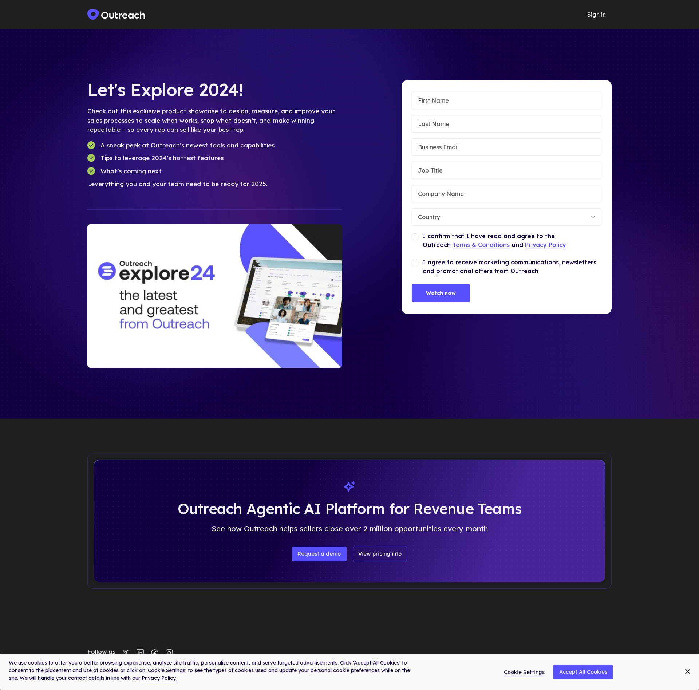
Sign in (596, 14)
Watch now (441, 293)
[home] (116, 14)
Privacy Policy (545, 244)
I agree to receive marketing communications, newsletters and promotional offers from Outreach (509, 267)
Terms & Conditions (481, 244)
